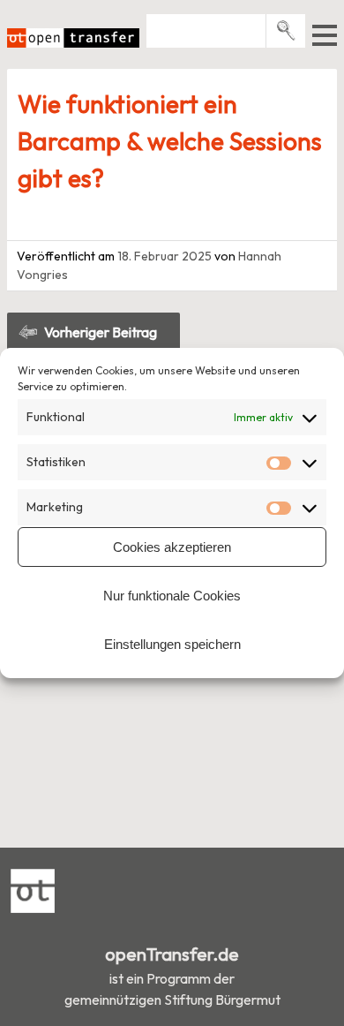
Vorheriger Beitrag (100, 332)
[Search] (286, 30)
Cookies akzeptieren (172, 546)
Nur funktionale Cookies (172, 595)
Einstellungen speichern (172, 644)
